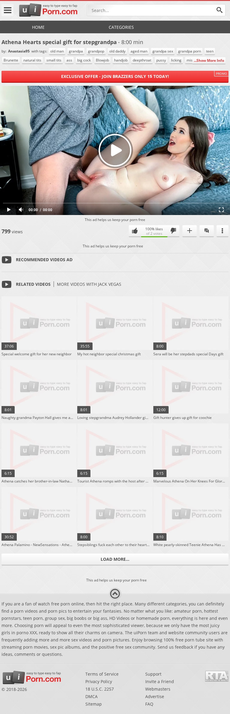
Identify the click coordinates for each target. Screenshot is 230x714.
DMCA (91, 696)
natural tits (32, 60)
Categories (121, 27)
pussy (161, 60)
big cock (84, 60)
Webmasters (157, 689)
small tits (53, 60)
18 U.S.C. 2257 (99, 689)
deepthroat (142, 60)
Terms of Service (102, 674)
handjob (121, 60)
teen (210, 51)
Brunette (11, 60)
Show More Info (210, 60)
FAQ (149, 704)
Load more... (115, 559)
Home (38, 27)
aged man (139, 51)
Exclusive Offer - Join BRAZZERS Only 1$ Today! (115, 76)
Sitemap (93, 704)
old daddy (117, 51)
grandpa (76, 51)
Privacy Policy (98, 681)
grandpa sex (162, 51)
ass (69, 60)
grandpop (96, 51)
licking (176, 60)
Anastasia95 (19, 51)
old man (57, 51)
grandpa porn (189, 51)
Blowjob (102, 60)
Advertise (154, 696)
